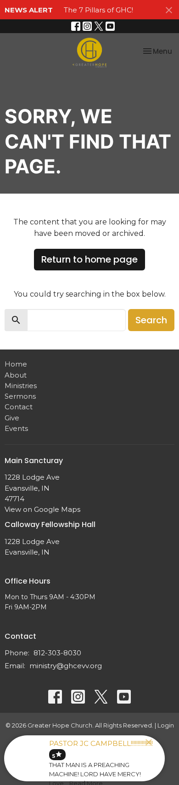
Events (16, 428)
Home (16, 364)
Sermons (20, 396)
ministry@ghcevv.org (65, 665)
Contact (19, 406)
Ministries (21, 385)
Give (12, 417)
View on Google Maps (42, 509)
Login (165, 725)
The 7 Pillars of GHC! (98, 10)
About (16, 375)
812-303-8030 (57, 652)
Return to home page (89, 259)
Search (151, 320)
